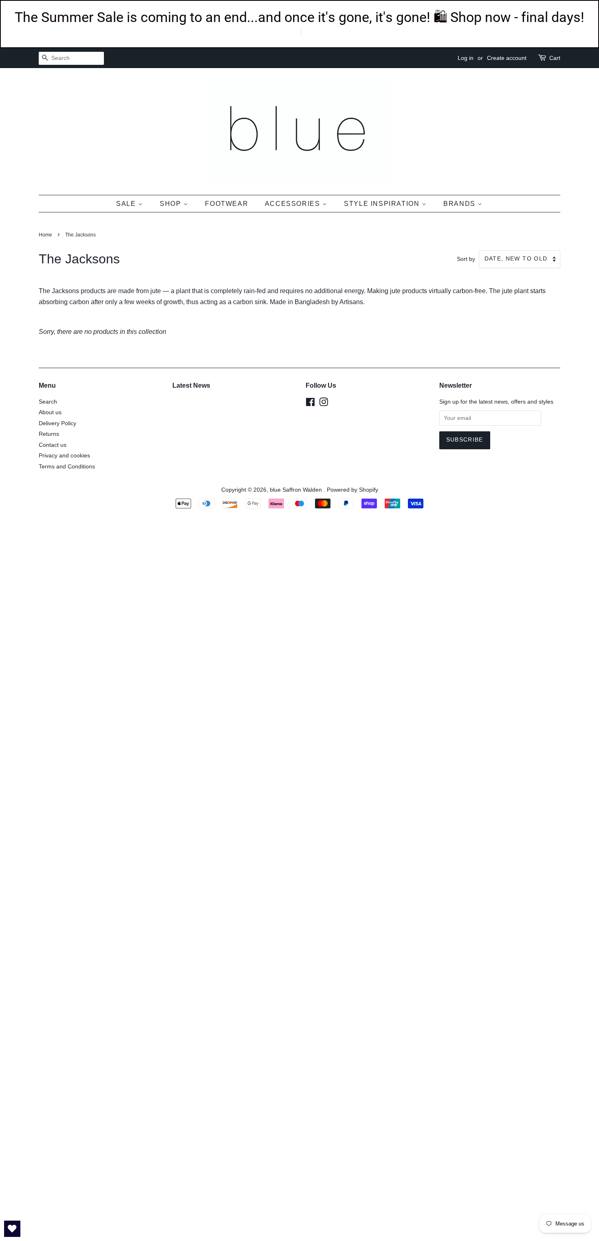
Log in (465, 58)
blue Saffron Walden (297, 490)
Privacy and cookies (64, 456)
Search (48, 402)
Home (45, 235)
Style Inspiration (383, 203)
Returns (49, 434)
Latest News (191, 385)
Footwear (226, 203)
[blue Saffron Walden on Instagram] (323, 404)
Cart (554, 58)
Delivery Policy (57, 423)
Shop (171, 203)
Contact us (52, 445)
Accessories (293, 203)
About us (50, 412)
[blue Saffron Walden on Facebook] (310, 404)
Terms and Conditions (67, 467)
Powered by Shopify (352, 490)
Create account (506, 58)
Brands (460, 203)
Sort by (466, 259)
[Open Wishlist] (12, 1229)
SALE (127, 203)
